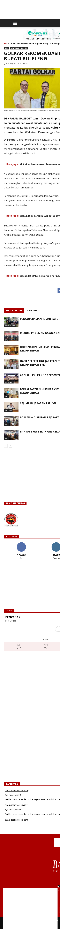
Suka (21, 543)
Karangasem (10, 326)
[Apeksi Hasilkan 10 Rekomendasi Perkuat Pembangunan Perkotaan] (11, 379)
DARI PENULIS (33, 310)
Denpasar (15, 48)
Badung (8, 410)
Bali (5, 43)
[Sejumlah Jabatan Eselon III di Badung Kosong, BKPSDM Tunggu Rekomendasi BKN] (11, 407)
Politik (24, 48)
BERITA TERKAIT (14, 310)
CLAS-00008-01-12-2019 (16, 790)
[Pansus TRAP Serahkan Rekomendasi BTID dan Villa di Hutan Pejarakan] (11, 435)
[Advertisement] (30, 908)
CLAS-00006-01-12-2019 (16, 819)
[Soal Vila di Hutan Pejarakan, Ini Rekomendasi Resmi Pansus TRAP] (11, 421)
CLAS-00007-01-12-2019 (16, 805)
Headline (8, 368)
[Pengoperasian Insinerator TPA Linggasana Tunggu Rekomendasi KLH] (11, 322)
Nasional (9, 382)
